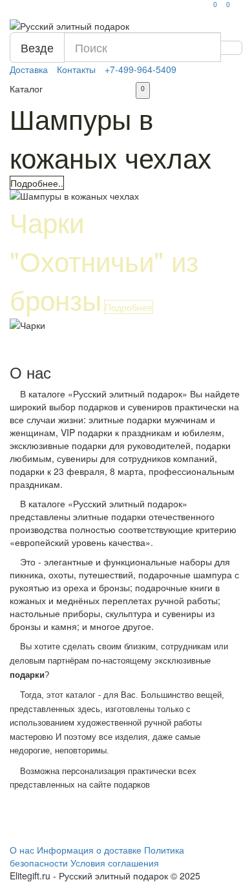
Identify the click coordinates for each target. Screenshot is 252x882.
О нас (22, 849)
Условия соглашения (114, 862)
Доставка (29, 69)
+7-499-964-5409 (140, 69)
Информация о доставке (89, 849)
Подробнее (128, 306)
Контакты (76, 69)
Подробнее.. (36, 182)
